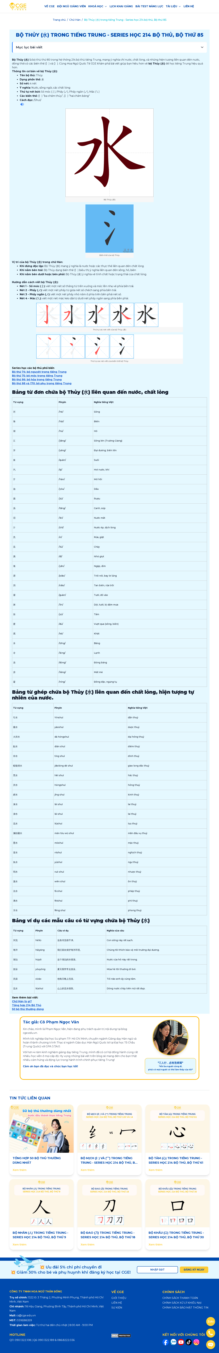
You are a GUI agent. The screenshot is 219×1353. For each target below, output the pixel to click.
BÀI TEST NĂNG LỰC (149, 6)
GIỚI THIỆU (118, 1297)
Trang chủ (59, 19)
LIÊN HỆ (189, 6)
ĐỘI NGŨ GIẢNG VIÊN (71, 6)
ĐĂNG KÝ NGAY (194, 1269)
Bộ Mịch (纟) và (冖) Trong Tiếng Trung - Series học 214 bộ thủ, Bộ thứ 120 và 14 (109, 1162)
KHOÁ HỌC (95, 6)
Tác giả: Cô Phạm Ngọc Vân (51, 1022)
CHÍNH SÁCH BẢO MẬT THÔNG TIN (185, 1307)
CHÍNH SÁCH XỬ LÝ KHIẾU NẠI (182, 1302)
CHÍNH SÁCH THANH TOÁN (180, 1297)
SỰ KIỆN (116, 1307)
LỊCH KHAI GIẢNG (121, 6)
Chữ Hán (74, 19)
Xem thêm (19, 1170)
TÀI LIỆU (171, 6)
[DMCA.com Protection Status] (121, 1339)
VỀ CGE (49, 6)
